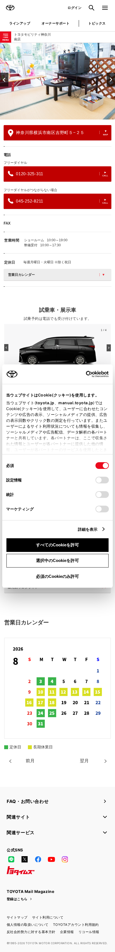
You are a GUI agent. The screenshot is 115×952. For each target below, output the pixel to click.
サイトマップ (17, 917)
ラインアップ (19, 23)
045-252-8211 (29, 201)
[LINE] (11, 859)
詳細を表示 (88, 529)
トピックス (97, 23)
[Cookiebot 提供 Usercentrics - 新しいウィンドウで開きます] (84, 374)
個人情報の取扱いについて (28, 924)
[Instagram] (64, 859)
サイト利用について (47, 917)
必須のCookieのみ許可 (57, 576)
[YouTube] (51, 859)
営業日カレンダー (21, 275)
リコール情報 (88, 932)
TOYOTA (10, 7)
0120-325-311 (29, 173)
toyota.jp (45, 402)
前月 (30, 760)
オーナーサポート (56, 23)
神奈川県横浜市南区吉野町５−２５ (50, 132)
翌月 (84, 760)
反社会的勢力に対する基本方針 (31, 932)
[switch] (102, 480)
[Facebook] (37, 859)
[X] (24, 859)
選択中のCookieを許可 (57, 560)
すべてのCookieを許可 (57, 544)
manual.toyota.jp (75, 402)
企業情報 (67, 932)
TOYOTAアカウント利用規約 (76, 924)
